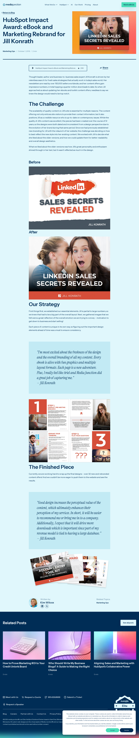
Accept (112, 730)
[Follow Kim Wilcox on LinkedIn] (42, 606)
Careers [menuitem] (13, 714)
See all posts (128, 623)
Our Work (79, 5)
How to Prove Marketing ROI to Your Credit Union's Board (24, 665)
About (95, 5)
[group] (58, 68)
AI (72, 5)
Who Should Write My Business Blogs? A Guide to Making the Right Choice (69, 667)
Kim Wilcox (47, 602)
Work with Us (128, 5)
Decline (126, 730)
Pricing (88, 5)
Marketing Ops (9, 51)
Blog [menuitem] (5, 714)
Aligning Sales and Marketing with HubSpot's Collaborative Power (114, 665)
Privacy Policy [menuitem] (55, 714)
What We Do (50, 5)
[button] (33, 68)
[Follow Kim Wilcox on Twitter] (47, 606)
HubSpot (63, 5)
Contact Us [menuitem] (41, 714)
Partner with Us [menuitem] (27, 714)
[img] (78, 68)
